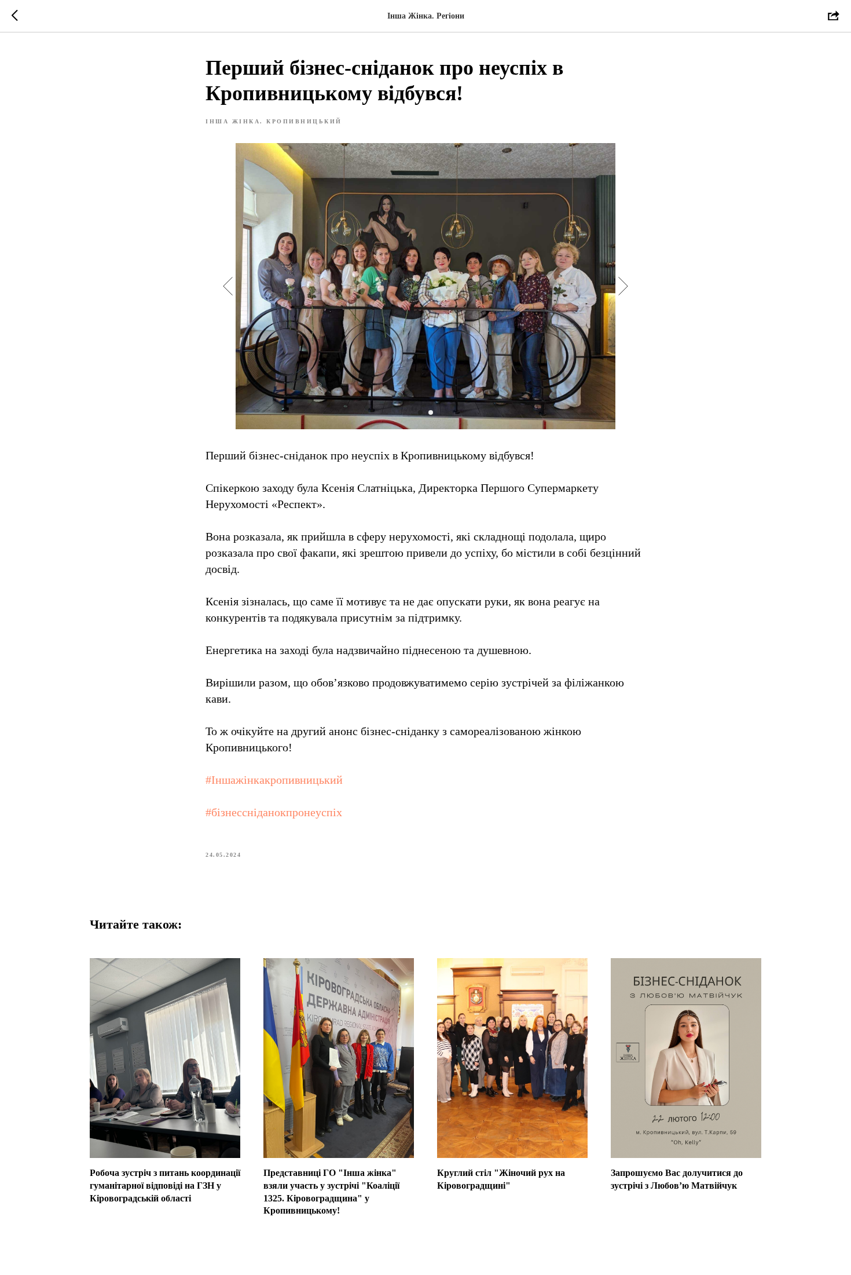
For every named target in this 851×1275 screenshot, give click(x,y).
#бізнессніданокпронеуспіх (274, 812)
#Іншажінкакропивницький (274, 779)
